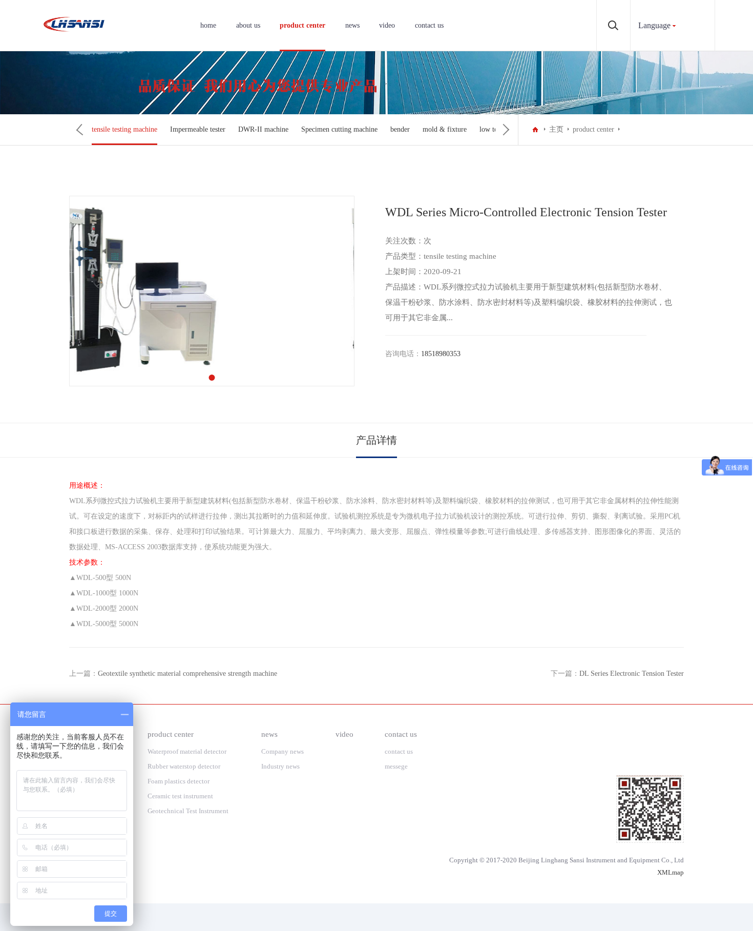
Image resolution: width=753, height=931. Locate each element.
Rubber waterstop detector (184, 766)
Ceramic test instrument (180, 796)
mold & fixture (445, 129)
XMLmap (670, 872)
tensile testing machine (124, 129)
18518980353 (441, 354)
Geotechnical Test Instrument (189, 811)
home (208, 25)
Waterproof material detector (187, 751)
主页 (556, 129)
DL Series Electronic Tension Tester (631, 673)
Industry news (280, 766)
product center (302, 25)
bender (400, 129)
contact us (429, 25)
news (352, 25)
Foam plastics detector (179, 781)
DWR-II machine (263, 129)
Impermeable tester (197, 129)
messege (396, 766)
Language (654, 25)
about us (248, 25)
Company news (282, 751)
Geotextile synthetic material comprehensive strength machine (187, 673)
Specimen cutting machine (339, 129)
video (387, 25)
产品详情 (376, 440)
